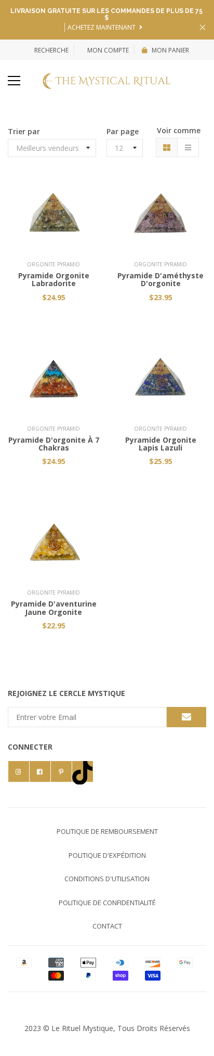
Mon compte (107, 50)
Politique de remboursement (107, 831)
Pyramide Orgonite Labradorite (53, 279)
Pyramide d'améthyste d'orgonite (160, 279)
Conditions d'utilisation (107, 878)
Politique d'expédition (107, 855)
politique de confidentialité (107, 902)
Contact (107, 926)
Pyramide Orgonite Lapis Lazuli (160, 444)
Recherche (51, 50)
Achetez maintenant (102, 27)
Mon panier (170, 50)
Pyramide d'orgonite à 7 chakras (53, 444)
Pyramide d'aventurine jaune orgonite (54, 607)
